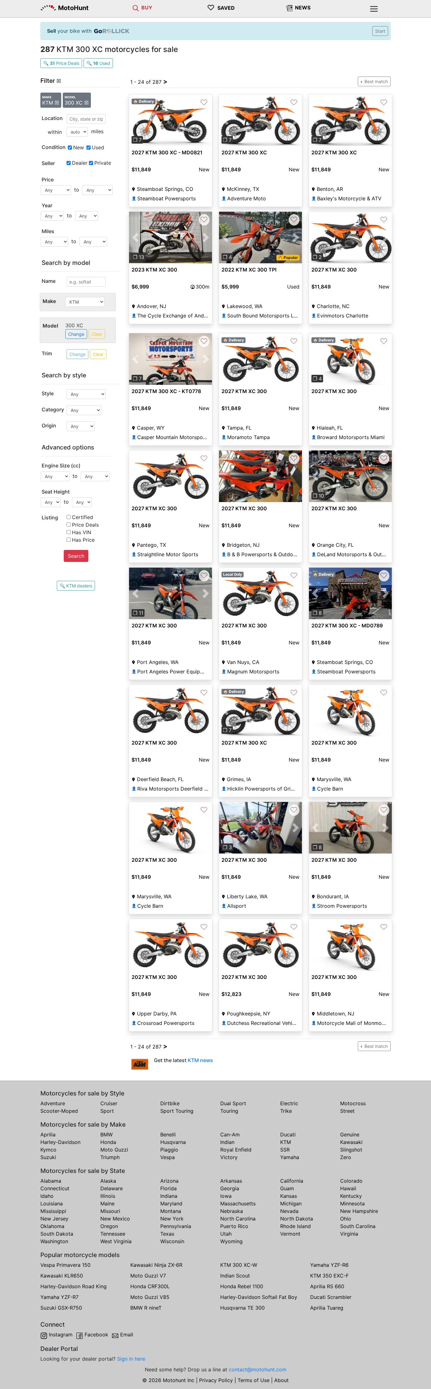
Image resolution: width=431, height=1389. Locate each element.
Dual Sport (233, 1103)
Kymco (48, 1149)
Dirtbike (170, 1103)
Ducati (288, 1134)
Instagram (61, 1334)
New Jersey (54, 1218)
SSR (285, 1149)
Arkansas (231, 1181)
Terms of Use (253, 1380)
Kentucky (351, 1196)
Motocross (353, 1103)
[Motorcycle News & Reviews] (289, 7)
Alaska (108, 1181)
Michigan (291, 1203)
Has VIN (81, 532)
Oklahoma (52, 1226)
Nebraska (231, 1211)
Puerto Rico (234, 1226)
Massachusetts (238, 1203)
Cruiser (108, 1103)
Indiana (168, 1196)
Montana (170, 1211)
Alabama (50, 1181)
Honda (108, 1142)
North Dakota (296, 1218)
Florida (168, 1188)
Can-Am (230, 1134)
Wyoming (231, 1241)
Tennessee (112, 1234)
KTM (285, 1142)
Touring (229, 1111)
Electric (289, 1103)
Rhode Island (295, 1226)
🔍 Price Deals (61, 63)
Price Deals (85, 525)
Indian (227, 1142)
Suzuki (48, 1157)
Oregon (109, 1226)
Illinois (107, 1196)
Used (98, 147)
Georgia (229, 1188)
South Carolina (357, 1226)
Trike (286, 1111)
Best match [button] (375, 81)
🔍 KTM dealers (76, 585)
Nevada (289, 1211)
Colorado (351, 1181)
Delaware (111, 1188)
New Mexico (115, 1218)
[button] (135, 120)
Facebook (96, 1334)
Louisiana (51, 1203)
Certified (82, 517)
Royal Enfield (235, 1149)
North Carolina (238, 1218)
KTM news (200, 1060)
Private (102, 163)
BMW (106, 1134)
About (281, 1380)
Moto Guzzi (114, 1149)
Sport (107, 1111)
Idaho (47, 1196)
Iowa (226, 1196)
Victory (229, 1157)
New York (172, 1218)
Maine (107, 1203)
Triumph (110, 1157)
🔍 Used (98, 63)
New (78, 147)
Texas (167, 1234)
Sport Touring (176, 1111)
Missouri (110, 1211)
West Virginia (116, 1241)
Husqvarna (173, 1142)
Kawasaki (351, 1142)
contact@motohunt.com (257, 1369)
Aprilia (48, 1134)
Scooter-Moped (59, 1111)
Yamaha (289, 1157)
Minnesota (352, 1203)
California (291, 1181)
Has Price (83, 540)
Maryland (171, 1203)
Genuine (349, 1134)
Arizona (169, 1181)
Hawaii (348, 1188)
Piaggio (169, 1149)
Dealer (79, 163)
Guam (287, 1188)
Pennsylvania (175, 1226)
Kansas (288, 1196)
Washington (54, 1241)
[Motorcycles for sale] (136, 7)
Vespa (167, 1157)
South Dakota (56, 1234)
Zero (345, 1157)
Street (347, 1111)
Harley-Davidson (60, 1142)
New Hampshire (359, 1211)
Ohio (345, 1218)
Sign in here (131, 1359)
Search (76, 556)
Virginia (349, 1234)
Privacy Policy (216, 1380)
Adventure (52, 1103)
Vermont (290, 1234)
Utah (226, 1234)
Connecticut (54, 1188)
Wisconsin (172, 1241)
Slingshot (351, 1149)
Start (380, 31)
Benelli (168, 1134)
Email (126, 1334)
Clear (97, 334)
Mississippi (53, 1211)
